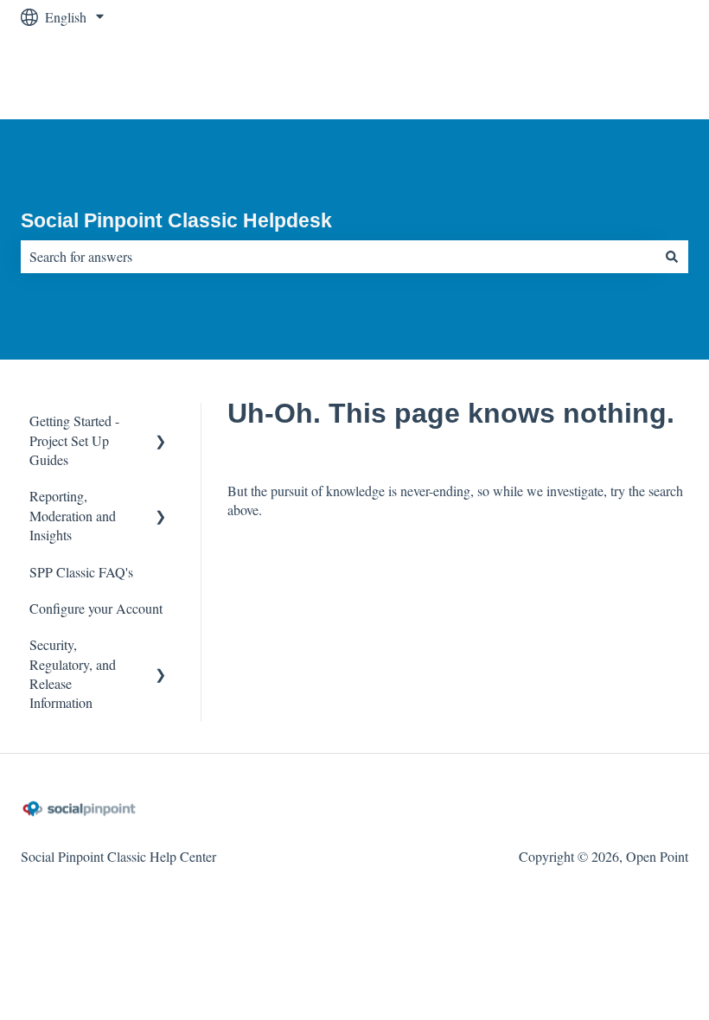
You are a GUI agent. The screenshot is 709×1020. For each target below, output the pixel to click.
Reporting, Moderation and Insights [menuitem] (72, 515)
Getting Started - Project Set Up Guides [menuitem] (74, 440)
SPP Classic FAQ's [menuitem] (81, 572)
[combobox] (338, 256)
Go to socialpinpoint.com (602, 76)
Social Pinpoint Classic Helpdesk (176, 220)
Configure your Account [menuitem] (96, 608)
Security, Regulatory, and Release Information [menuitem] (72, 673)
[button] (161, 422)
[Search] (671, 256)
